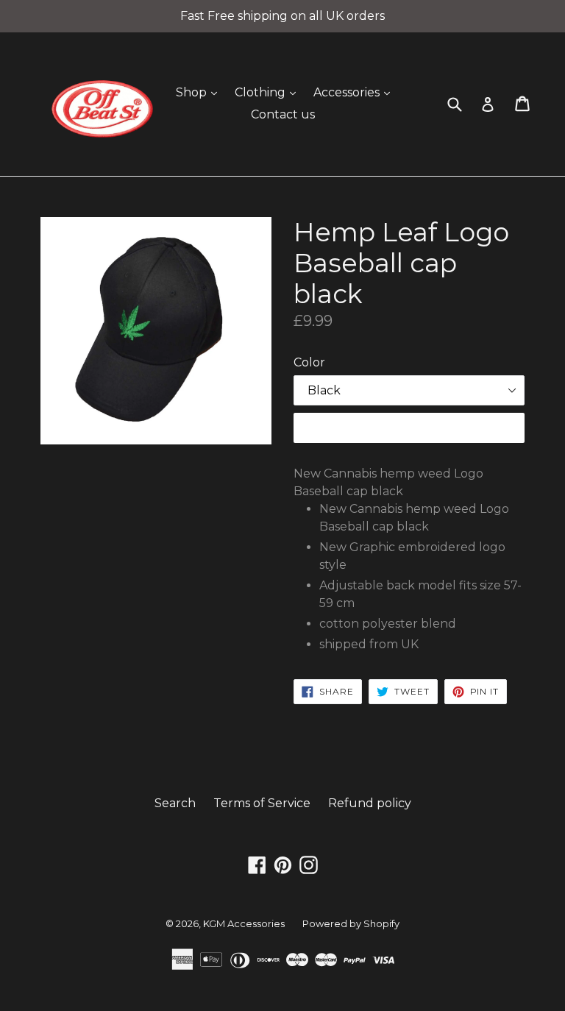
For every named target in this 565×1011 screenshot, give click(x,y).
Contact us (283, 114)
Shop (200, 92)
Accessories (355, 92)
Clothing (269, 92)
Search (175, 803)
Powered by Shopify (350, 923)
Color (309, 362)
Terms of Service (261, 803)
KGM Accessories (244, 923)
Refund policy (369, 803)
